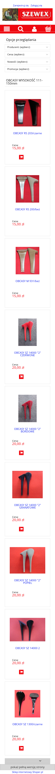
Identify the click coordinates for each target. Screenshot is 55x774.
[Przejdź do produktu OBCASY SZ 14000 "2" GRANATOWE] (27, 484)
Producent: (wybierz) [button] (18, 47)
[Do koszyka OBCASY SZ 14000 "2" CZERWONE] (21, 376)
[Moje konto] (34, 29)
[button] (7, 29)
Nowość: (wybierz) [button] (17, 61)
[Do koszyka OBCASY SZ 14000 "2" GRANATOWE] (21, 529)
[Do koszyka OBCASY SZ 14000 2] (21, 672)
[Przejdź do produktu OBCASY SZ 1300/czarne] (27, 703)
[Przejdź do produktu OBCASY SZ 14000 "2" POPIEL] (27, 560)
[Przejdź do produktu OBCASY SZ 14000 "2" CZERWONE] (27, 332)
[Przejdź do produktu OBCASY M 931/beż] (27, 260)
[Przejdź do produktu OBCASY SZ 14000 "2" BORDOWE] (27, 408)
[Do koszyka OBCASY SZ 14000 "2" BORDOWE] (21, 453)
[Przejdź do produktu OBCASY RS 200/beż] (27, 189)
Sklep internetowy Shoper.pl (27, 772)
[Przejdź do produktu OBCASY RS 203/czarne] (27, 112)
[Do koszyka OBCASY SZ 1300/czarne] (21, 748)
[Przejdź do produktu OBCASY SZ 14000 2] (27, 629)
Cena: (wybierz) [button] (15, 54)
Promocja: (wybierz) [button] (18, 69)
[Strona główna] (27, 14)
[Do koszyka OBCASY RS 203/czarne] (21, 157)
